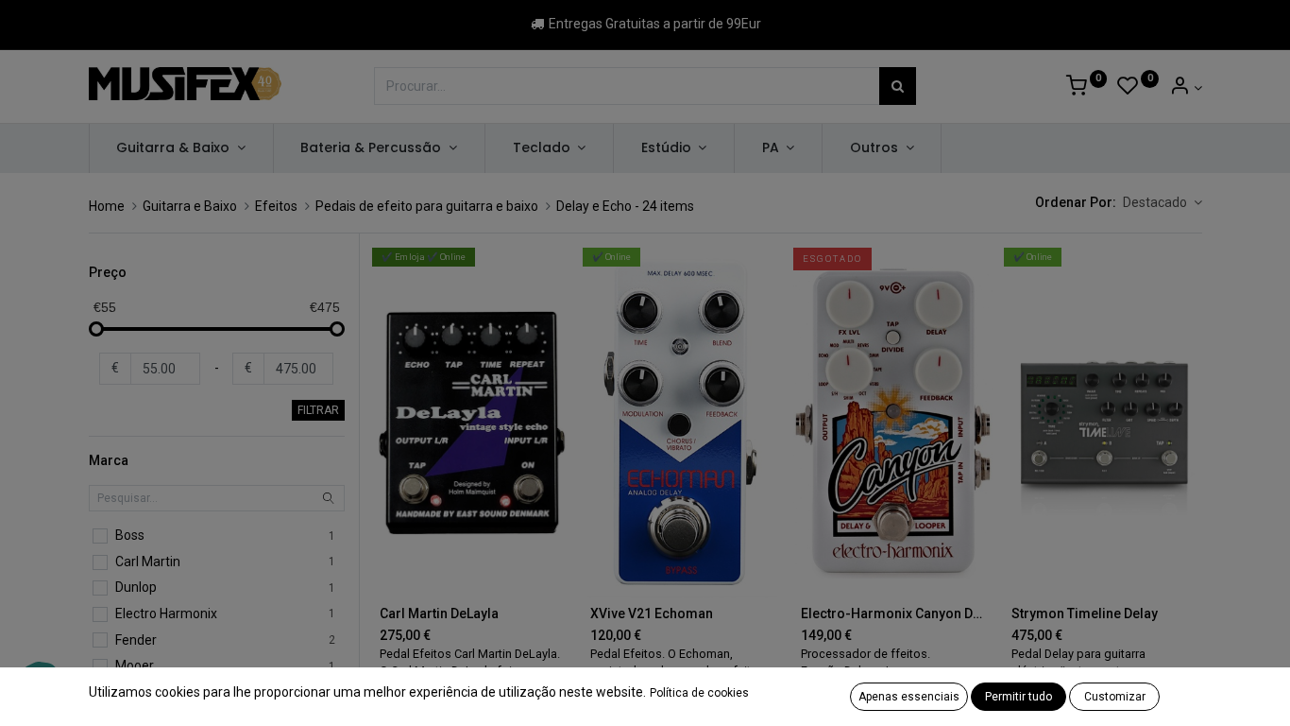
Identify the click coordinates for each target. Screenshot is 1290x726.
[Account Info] (1185, 87)
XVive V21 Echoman (651, 613)
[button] (1162, 203)
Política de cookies (699, 693)
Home (107, 206)
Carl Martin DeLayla (439, 613)
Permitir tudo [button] (1018, 696)
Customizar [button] (1115, 696)
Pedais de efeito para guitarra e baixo (426, 206)
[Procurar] (897, 86)
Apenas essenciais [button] (908, 696)
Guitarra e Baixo (190, 206)
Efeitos (276, 206)
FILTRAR (318, 410)
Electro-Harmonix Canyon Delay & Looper (893, 613)
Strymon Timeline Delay (1084, 613)
